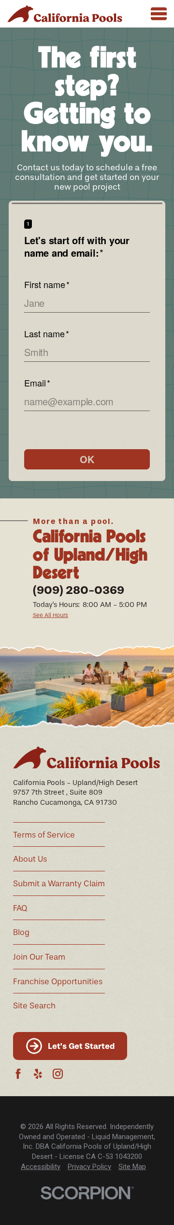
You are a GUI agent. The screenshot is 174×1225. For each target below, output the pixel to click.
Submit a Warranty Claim (59, 883)
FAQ (20, 908)
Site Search (34, 1005)
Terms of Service (44, 835)
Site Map (132, 1166)
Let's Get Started (81, 1046)
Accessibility (40, 1166)
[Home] (64, 14)
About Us (30, 859)
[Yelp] (38, 1074)
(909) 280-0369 (78, 590)
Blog (21, 932)
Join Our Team (39, 957)
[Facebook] (18, 1074)
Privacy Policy (89, 1166)
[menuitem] (40, 1167)
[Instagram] (58, 1074)
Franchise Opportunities (57, 981)
